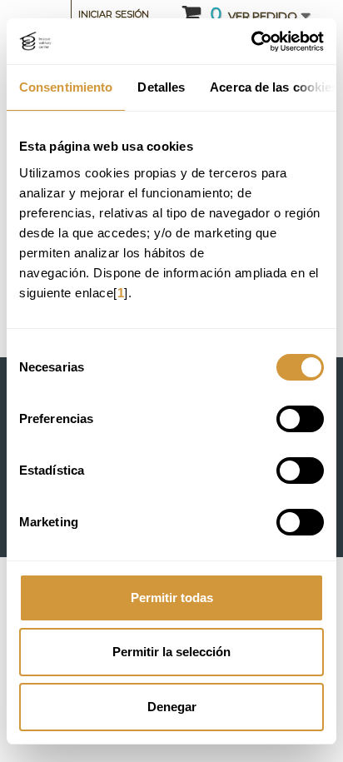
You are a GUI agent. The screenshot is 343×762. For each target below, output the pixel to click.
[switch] (300, 419)
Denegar (171, 707)
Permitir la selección (171, 652)
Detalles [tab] (161, 87)
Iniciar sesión (113, 14)
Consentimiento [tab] (65, 87)
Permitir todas (172, 597)
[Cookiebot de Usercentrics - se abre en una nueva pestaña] (251, 41)
